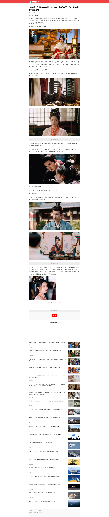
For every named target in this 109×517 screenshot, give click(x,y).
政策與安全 (35, 512)
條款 (37, 512)
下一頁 (54, 315)
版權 (41, 512)
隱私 (39, 512)
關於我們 (30, 512)
